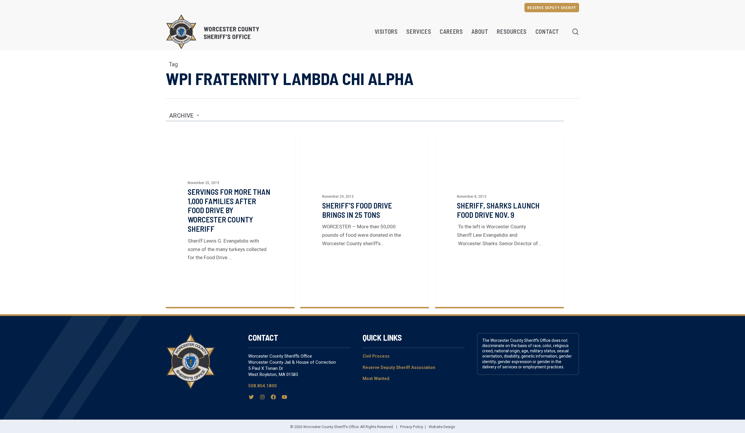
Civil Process (376, 356)
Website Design (442, 427)
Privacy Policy (411, 427)
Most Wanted (376, 378)
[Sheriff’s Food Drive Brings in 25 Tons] (364, 220)
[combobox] (184, 116)
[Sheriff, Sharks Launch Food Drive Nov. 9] (499, 220)
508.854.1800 (262, 386)
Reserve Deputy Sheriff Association (399, 367)
